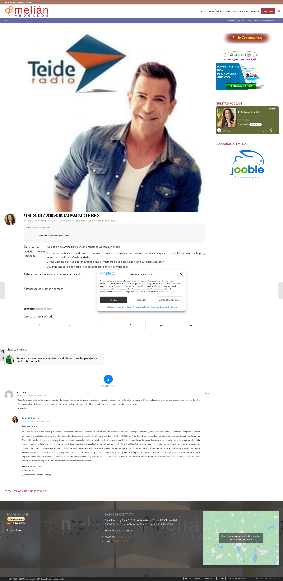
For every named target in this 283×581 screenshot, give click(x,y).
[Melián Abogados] (26, 11)
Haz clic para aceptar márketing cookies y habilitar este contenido (240, 538)
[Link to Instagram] (275, 578)
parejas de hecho (44, 308)
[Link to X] (261, 578)
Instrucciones (14, 530)
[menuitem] (204, 11)
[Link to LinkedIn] (270, 578)
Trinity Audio (53, 235)
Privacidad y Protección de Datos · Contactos (140, 307)
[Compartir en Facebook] (39, 325)
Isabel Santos (108, 220)
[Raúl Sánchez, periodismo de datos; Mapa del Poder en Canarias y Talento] (2, 290)
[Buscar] (279, 11)
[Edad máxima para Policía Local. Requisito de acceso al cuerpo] (280, 290)
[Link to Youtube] (257, 578)
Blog (6, 20)
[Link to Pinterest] (266, 578)
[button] (181, 274)
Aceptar (113, 300)
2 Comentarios (66, 220)
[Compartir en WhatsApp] (100, 325)
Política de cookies (113, 307)
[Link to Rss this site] (279, 578)
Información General (168, 307)
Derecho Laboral (87, 220)
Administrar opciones (169, 300)
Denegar (141, 300)
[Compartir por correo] (191, 325)
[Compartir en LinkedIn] (161, 325)
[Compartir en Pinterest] (130, 325)
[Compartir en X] (69, 325)
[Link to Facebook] (253, 578)
